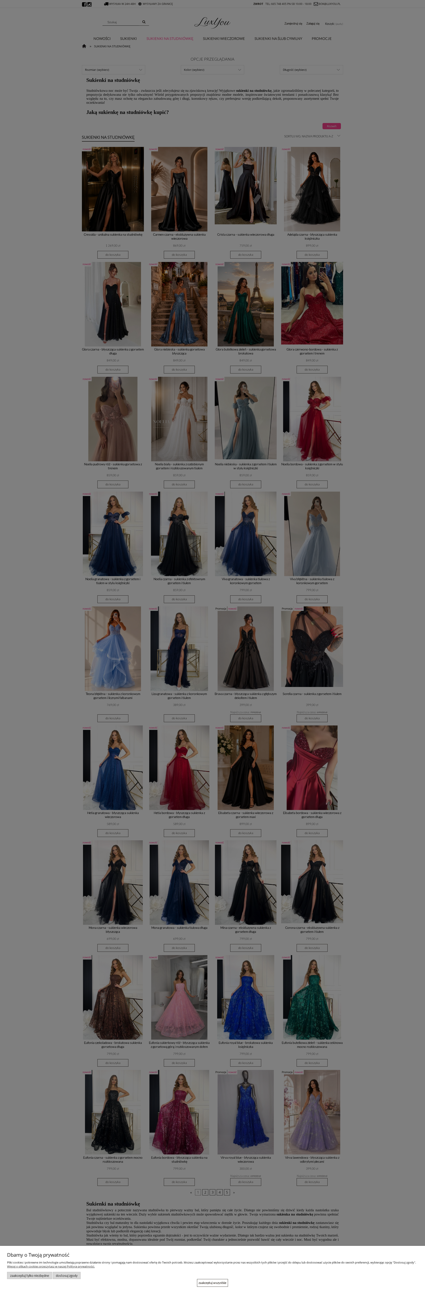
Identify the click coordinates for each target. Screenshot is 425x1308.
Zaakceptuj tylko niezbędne (29, 1275)
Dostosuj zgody (66, 1275)
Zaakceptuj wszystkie (212, 1283)
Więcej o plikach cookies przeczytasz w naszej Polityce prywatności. (51, 1266)
